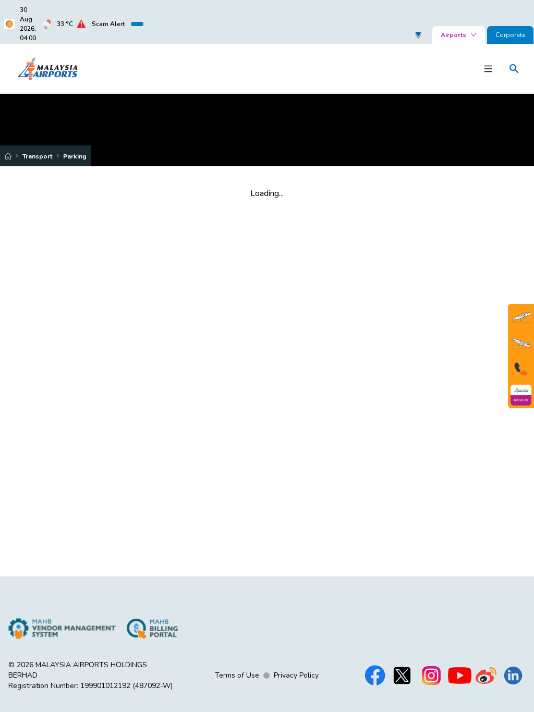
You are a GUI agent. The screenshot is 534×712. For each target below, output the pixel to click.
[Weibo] (486, 675)
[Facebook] (375, 675)
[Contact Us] (521, 369)
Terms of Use (237, 675)
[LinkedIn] (513, 675)
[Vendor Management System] (62, 628)
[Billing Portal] (152, 628)
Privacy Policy (296, 675)
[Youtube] (459, 675)
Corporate (510, 35)
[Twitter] (402, 675)
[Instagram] (431, 675)
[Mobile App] (521, 395)
